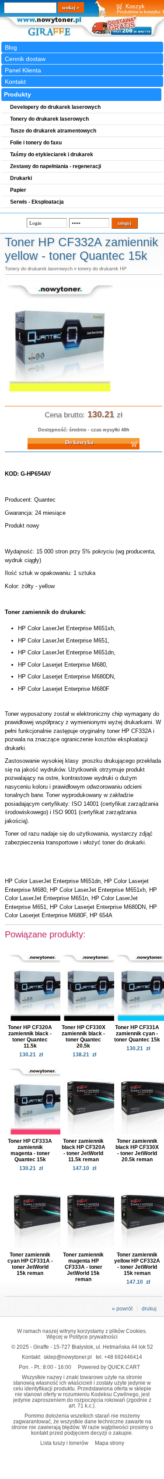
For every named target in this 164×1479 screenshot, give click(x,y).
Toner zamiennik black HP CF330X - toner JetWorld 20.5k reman (137, 1150)
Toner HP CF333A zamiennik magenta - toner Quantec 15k (30, 1150)
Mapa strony (109, 1443)
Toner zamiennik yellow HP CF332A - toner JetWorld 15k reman (137, 1264)
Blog (11, 47)
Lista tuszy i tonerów (64, 1443)
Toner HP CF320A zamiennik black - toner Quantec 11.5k (30, 1036)
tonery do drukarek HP (102, 268)
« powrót (122, 1309)
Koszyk (135, 6)
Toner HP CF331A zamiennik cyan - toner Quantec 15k (137, 1033)
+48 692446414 (123, 1357)
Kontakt (15, 81)
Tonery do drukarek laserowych (39, 268)
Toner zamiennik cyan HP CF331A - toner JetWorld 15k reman (30, 1264)
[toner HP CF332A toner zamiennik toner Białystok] (60, 392)
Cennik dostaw (25, 58)
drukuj (149, 1309)
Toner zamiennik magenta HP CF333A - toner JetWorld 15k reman (83, 1267)
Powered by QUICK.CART (109, 1367)
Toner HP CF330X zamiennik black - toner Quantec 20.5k (83, 1036)
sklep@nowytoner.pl (68, 1357)
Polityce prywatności (93, 1336)
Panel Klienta (23, 70)
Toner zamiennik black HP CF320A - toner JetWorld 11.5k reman (83, 1150)
